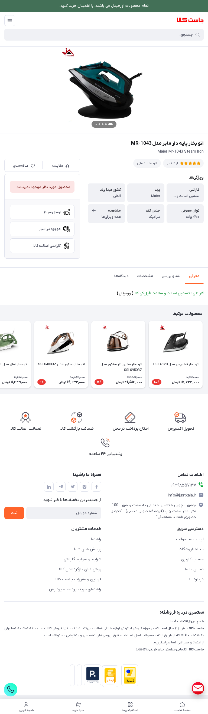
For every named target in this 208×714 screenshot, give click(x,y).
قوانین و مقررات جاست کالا (78, 579)
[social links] (198, 688)
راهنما (96, 539)
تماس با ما (194, 569)
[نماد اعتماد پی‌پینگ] (91, 674)
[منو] (9, 20)
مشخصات (145, 276)
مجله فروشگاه (192, 549)
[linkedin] (49, 487)
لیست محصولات (190, 539)
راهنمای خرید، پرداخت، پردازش (75, 589)
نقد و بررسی (171, 276)
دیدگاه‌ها (121, 276)
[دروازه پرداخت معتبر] (128, 676)
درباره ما (196, 579)
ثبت (14, 513)
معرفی (194, 276)
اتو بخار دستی (147, 163)
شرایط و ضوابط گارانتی (82, 559)
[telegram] (61, 487)
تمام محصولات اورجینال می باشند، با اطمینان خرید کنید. (104, 5)
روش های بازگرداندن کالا (80, 569)
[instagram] (84, 487)
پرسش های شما (87, 549)
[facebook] (96, 487)
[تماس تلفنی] (10, 689)
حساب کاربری (192, 559)
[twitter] (72, 487)
